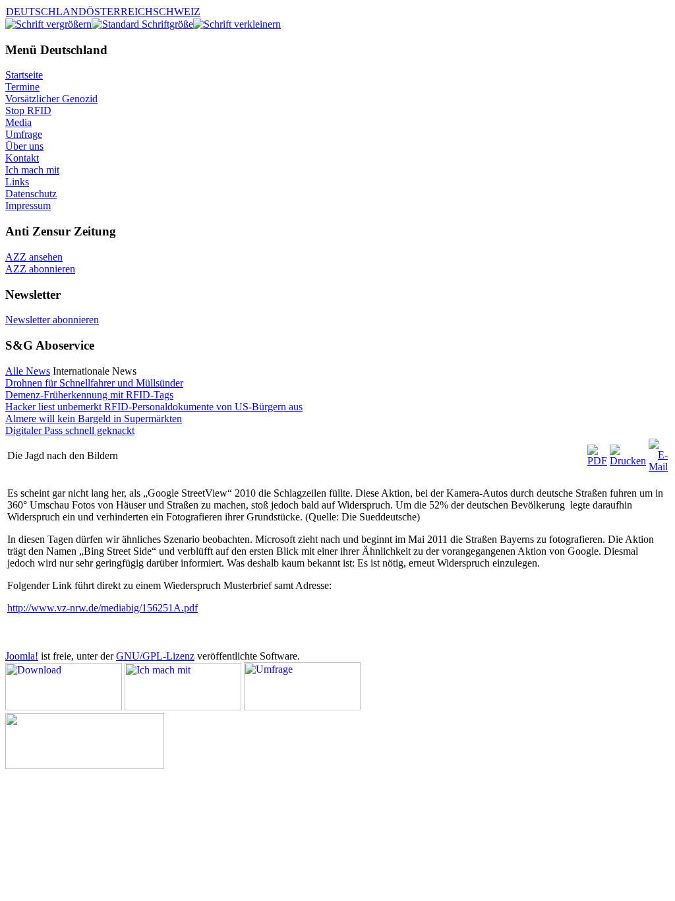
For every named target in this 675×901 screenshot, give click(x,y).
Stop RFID (28, 110)
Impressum (28, 205)
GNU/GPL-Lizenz (155, 656)
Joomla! (21, 656)
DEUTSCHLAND (46, 11)
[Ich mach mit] (183, 706)
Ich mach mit (32, 169)
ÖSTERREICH (119, 11)
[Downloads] (63, 706)
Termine (22, 86)
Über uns (24, 146)
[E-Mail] (658, 466)
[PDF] (597, 460)
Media (18, 122)
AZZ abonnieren (40, 268)
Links (17, 181)
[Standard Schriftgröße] (142, 24)
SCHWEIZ (176, 11)
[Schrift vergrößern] (48, 24)
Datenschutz (31, 193)
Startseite (24, 74)
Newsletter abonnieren (52, 319)
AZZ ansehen (34, 257)
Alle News (27, 371)
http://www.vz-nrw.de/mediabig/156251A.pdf (102, 607)
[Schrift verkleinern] (237, 24)
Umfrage (23, 134)
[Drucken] (628, 460)
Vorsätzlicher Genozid (51, 98)
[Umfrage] (302, 706)
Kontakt (22, 158)
